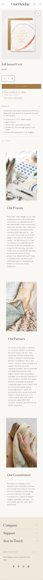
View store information (13, 98)
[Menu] (3, 4)
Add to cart (21, 86)
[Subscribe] (34, 552)
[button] (34, 4)
